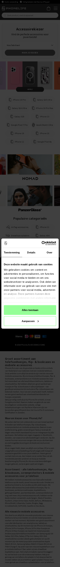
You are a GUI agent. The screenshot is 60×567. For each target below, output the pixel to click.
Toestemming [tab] (12, 252)
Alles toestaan (30, 310)
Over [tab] (49, 252)
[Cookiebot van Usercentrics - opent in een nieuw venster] (42, 243)
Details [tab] (31, 252)
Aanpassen (28, 320)
